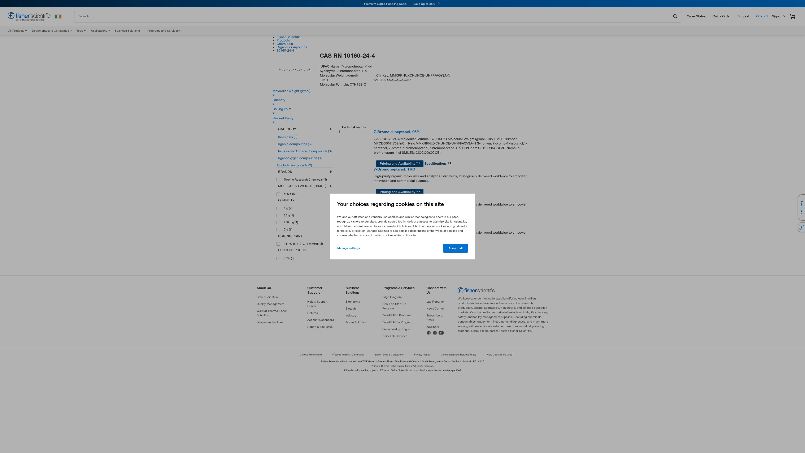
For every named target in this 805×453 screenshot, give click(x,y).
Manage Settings (348, 248)
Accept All (455, 248)
